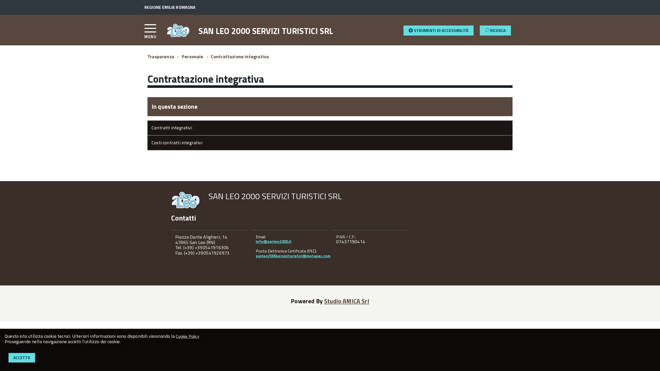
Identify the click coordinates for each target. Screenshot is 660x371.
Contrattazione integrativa (240, 56)
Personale (192, 56)
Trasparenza (160, 56)
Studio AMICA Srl (346, 301)
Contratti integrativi (172, 127)
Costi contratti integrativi (177, 142)
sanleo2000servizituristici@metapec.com (293, 256)
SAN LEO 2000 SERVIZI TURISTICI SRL (266, 31)
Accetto (21, 358)
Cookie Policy (187, 336)
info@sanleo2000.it (274, 241)
